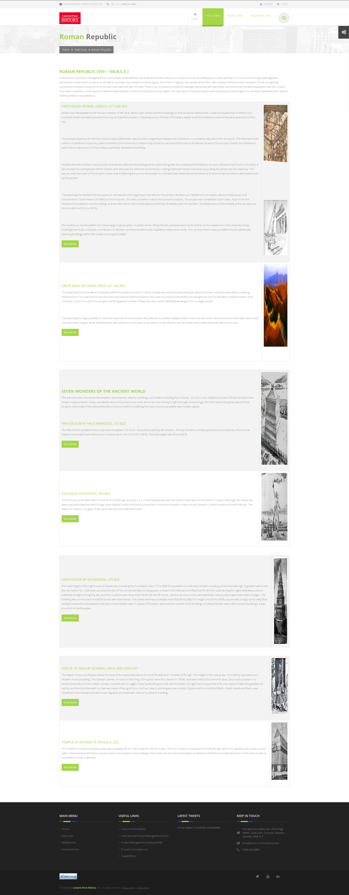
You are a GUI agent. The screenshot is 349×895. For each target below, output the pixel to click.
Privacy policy (127, 887)
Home (66, 50)
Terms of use (143, 887)
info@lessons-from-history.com (83, 4)
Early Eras (81, 50)
